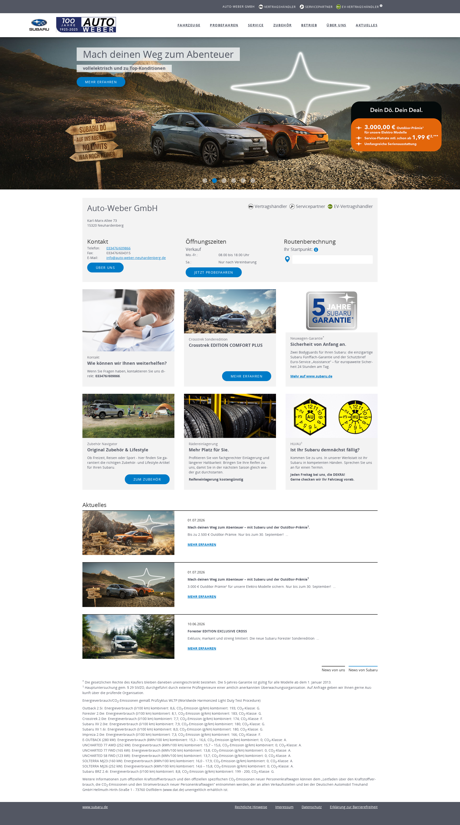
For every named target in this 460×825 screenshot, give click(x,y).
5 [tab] (243, 180)
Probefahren (224, 25)
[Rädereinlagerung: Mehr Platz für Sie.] (230, 416)
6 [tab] (252, 180)
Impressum (284, 807)
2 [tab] (214, 180)
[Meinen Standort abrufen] (287, 259)
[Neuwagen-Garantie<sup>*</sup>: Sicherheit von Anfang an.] (332, 310)
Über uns (336, 25)
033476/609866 (118, 248)
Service (256, 25)
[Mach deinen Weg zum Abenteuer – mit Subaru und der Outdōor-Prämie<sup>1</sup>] (128, 585)
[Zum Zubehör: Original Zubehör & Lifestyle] (128, 416)
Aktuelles (367, 25)
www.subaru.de (95, 807)
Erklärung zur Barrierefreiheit (354, 807)
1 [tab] (204, 180)
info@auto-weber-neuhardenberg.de (136, 257)
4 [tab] (233, 180)
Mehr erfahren (101, 82)
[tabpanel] (230, 114)
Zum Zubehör (147, 479)
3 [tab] (224, 180)
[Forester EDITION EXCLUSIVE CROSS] (128, 637)
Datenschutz (312, 807)
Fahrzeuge (189, 25)
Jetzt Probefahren (213, 272)
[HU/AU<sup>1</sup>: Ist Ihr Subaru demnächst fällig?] (332, 416)
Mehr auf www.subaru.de (311, 376)
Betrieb (309, 25)
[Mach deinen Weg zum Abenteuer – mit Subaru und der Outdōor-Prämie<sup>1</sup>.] (128, 533)
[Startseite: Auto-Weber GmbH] (39, 25)
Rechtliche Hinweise (251, 807)
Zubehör (282, 25)
